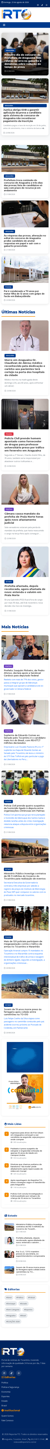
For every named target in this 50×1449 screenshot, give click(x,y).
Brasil (4, 1405)
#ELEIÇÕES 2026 (13, 1321)
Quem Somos (7, 1415)
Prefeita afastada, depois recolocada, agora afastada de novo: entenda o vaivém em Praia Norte (24, 590)
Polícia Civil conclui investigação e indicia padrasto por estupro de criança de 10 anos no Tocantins (27, 1196)
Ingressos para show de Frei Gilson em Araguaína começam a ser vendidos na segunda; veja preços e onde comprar (28, 1136)
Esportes (5, 1396)
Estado (4, 1401)
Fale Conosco (7, 1420)
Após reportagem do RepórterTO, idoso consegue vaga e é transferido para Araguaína (28, 1182)
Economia (5, 1391)
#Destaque (10, 1303)
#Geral (9, 1297)
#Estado (23, 1303)
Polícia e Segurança (10, 1387)
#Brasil (23, 1315)
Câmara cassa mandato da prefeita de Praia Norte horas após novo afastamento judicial (23, 518)
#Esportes (28, 1309)
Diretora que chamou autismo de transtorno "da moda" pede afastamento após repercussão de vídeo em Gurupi (27, 1167)
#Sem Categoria (12, 1309)
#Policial (31, 1297)
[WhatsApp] (46, 5)
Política (4, 1382)
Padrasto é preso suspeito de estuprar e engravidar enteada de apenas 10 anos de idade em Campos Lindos (26, 1151)
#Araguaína (10, 1315)
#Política (19, 1297)
